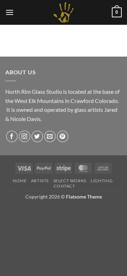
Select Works (69, 180)
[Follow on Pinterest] (62, 136)
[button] (9, 12)
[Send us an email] (50, 136)
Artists (40, 180)
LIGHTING (102, 180)
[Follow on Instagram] (24, 136)
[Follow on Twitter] (37, 136)
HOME (19, 180)
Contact (64, 186)
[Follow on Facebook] (12, 136)
